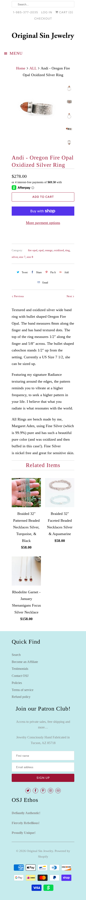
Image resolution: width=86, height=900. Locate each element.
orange (49, 250)
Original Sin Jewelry (40, 851)
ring (67, 250)
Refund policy (21, 696)
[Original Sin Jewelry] (43, 36)
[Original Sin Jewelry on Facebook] (35, 790)
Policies (17, 683)
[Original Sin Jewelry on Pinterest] (43, 790)
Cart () (65, 12)
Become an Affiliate (25, 662)
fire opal (32, 250)
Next (70, 296)
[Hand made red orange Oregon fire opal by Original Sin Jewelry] (37, 108)
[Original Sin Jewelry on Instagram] (50, 790)
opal (41, 250)
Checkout (43, 18)
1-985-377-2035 (25, 12)
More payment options (43, 223)
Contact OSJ (20, 675)
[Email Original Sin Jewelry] (58, 790)
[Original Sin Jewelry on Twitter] (28, 790)
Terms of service (22, 690)
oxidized (59, 250)
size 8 (30, 256)
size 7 (22, 256)
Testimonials (20, 668)
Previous (18, 296)
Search (16, 654)
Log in (46, 12)
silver (15, 256)
